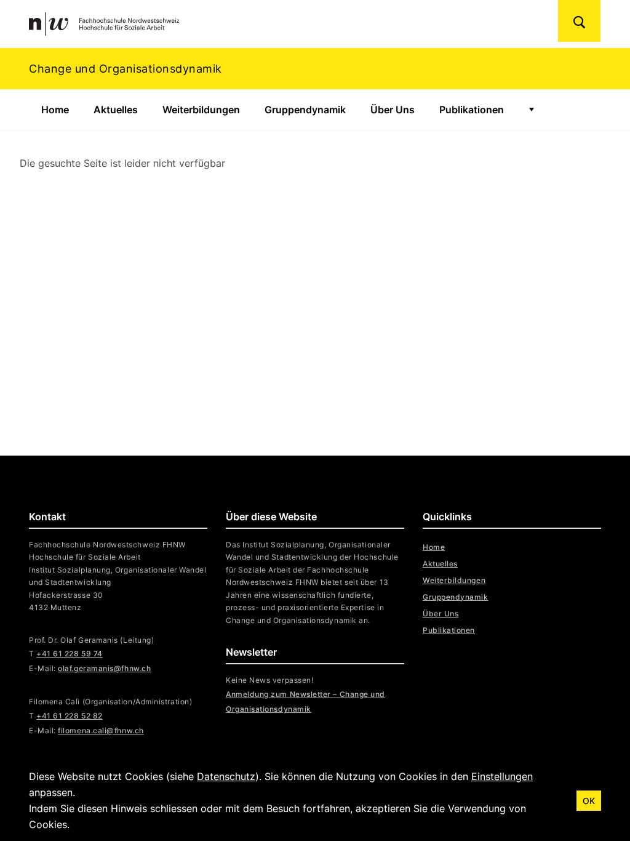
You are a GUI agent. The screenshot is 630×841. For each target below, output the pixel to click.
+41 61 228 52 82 (69, 715)
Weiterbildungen (201, 109)
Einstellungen (502, 776)
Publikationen (471, 109)
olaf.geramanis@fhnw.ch (104, 668)
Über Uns (392, 109)
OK (589, 800)
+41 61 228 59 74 (69, 653)
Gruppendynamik (305, 109)
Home (55, 109)
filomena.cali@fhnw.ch (100, 730)
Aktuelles (116, 109)
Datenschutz (226, 776)
